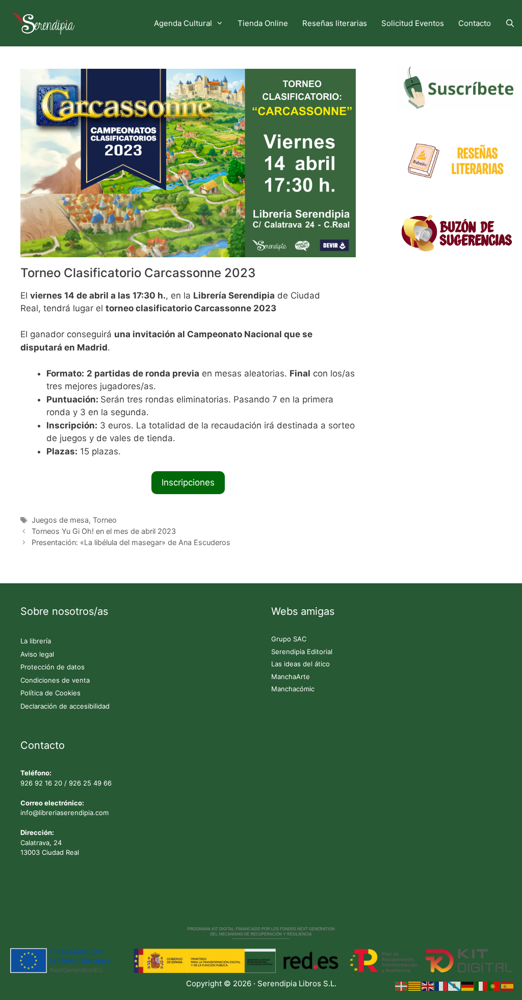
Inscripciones (188, 482)
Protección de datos (52, 667)
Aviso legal (37, 654)
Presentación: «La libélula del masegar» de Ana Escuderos (131, 542)
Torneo (105, 520)
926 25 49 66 (90, 783)
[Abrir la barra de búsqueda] (510, 23)
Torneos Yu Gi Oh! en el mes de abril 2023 (104, 531)
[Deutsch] (468, 986)
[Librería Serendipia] (46, 23)
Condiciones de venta (55, 680)
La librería (35, 641)
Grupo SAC (288, 639)
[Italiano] (481, 986)
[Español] (507, 986)
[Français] (441, 986)
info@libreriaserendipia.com (64, 812)
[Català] (415, 986)
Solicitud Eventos (412, 23)
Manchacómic (293, 689)
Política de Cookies (50, 693)
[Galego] (454, 986)
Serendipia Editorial (301, 651)
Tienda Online (263, 23)
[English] (428, 986)
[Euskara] (401, 986)
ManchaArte (290, 676)
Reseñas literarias (334, 23)
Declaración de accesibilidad (65, 706)
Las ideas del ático (300, 664)
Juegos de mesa (60, 520)
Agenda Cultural (183, 23)
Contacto (474, 23)
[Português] (494, 986)
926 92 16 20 (41, 783)
